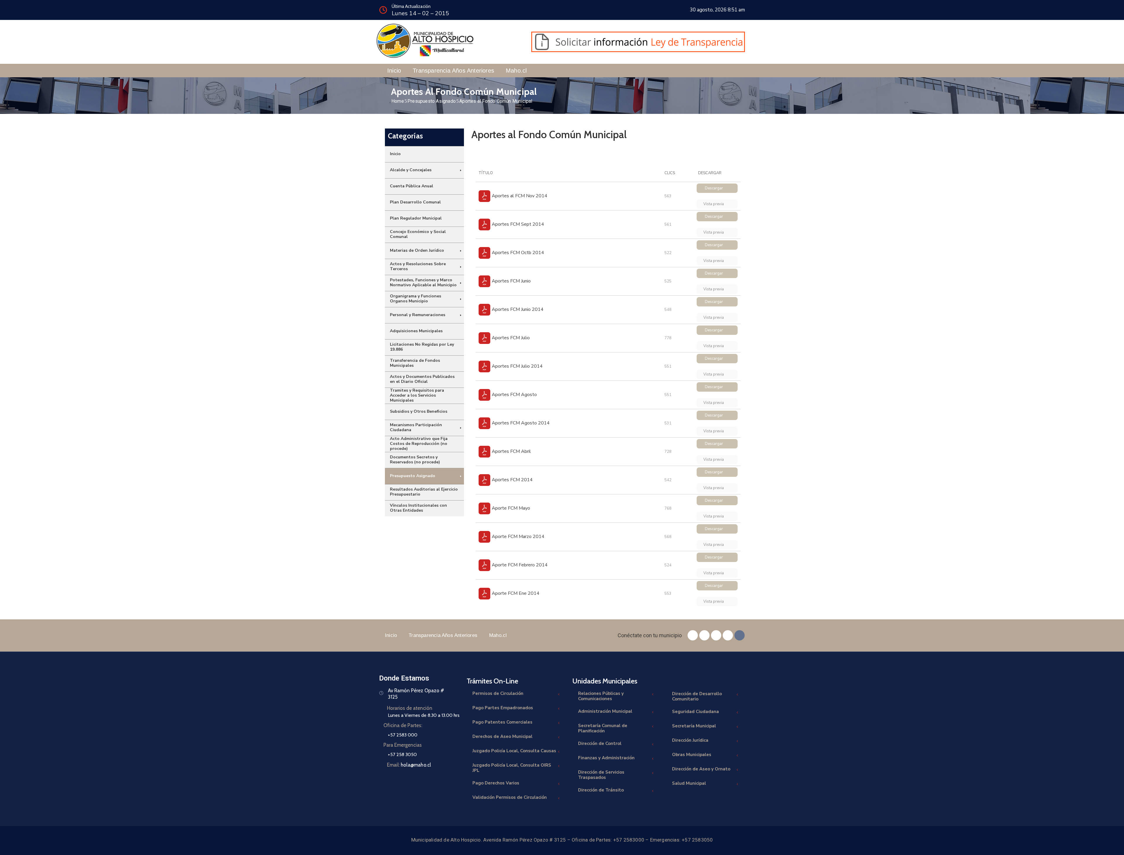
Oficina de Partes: (402, 725)
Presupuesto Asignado (431, 101)
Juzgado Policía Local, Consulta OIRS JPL (511, 767)
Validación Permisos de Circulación (509, 797)
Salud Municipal (689, 783)
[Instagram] (716, 635)
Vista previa (714, 204)
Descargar (714, 188)
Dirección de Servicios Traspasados (601, 774)
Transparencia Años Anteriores (453, 70)
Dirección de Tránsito (601, 790)
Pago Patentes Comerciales (502, 722)
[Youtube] (728, 635)
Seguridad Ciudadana (695, 712)
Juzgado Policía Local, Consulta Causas (514, 751)
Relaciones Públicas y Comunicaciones (601, 696)
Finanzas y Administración (606, 758)
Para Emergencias (402, 745)
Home (397, 101)
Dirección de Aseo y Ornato (701, 769)
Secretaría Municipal (694, 726)
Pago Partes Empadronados (502, 708)
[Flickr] (739, 635)
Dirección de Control (599, 743)
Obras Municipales (691, 755)
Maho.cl (516, 70)
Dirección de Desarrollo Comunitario (697, 696)
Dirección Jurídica (690, 740)
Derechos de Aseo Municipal (502, 736)
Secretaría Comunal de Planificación (602, 728)
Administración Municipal (605, 711)
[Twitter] (704, 635)
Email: (409, 765)
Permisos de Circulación (497, 693)
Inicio (394, 70)
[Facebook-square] (693, 635)
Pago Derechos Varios (495, 783)
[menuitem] (424, 154)
